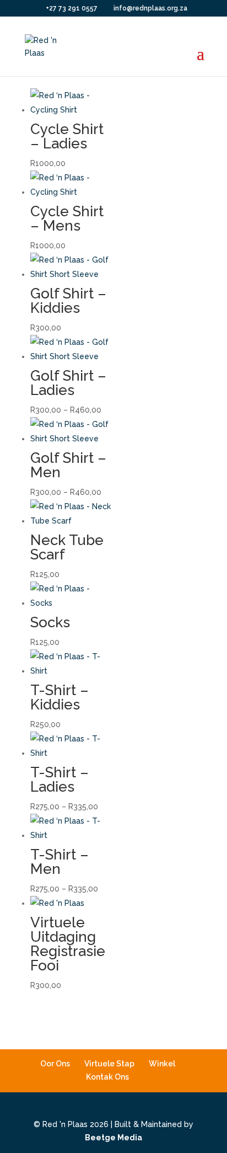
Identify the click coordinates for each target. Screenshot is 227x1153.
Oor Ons (55, 1063)
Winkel (162, 1063)
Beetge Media (113, 1137)
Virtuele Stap (109, 1063)
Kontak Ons (107, 1076)
